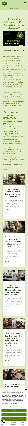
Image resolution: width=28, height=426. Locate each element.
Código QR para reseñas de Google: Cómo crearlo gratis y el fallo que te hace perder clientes (13, 290)
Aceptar (14, 410)
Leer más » (7, 213)
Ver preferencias (14, 419)
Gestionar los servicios (14, 406)
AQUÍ (13, 397)
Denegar (14, 415)
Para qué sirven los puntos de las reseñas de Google (13, 386)
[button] (26, 389)
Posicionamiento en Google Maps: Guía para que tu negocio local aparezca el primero (13, 241)
